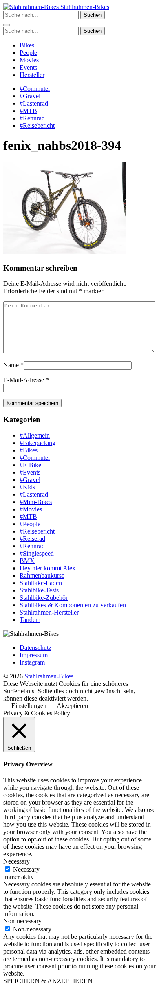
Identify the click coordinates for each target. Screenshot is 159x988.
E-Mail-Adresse (23, 379)
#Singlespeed (37, 553)
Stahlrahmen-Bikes (84, 6)
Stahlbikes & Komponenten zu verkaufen (73, 604)
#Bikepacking (37, 442)
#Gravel (30, 96)
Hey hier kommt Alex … (52, 568)
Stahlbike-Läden (41, 582)
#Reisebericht (37, 125)
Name (11, 365)
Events (28, 67)
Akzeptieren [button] (72, 705)
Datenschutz (35, 647)
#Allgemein (35, 435)
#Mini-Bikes (36, 501)
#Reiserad (32, 538)
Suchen (93, 15)
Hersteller (32, 74)
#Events (30, 472)
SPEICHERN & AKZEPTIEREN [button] (48, 980)
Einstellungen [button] (28, 705)
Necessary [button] (16, 861)
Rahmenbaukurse (42, 575)
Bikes (27, 45)
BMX (27, 560)
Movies (29, 60)
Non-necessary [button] (22, 921)
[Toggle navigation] (6, 25)
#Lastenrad (34, 103)
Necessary (26, 869)
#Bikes (29, 450)
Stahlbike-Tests (39, 590)
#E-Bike (30, 464)
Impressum (34, 654)
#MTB (28, 110)
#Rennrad (32, 118)
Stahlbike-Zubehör (44, 597)
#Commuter (35, 88)
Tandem (30, 619)
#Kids (27, 487)
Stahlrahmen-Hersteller (49, 612)
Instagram (32, 662)
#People (30, 523)
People (28, 52)
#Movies (31, 509)
